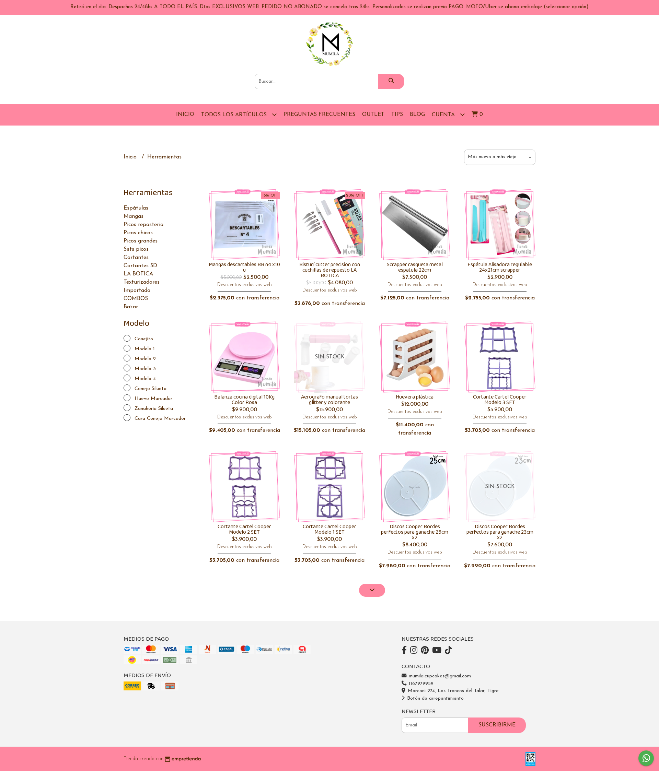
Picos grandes (141, 241)
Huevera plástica (414, 397)
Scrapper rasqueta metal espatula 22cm (415, 267)
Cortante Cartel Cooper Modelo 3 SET (500, 400)
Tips (397, 114)
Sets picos (136, 249)
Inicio (185, 114)
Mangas (133, 216)
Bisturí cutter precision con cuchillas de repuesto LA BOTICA (329, 270)
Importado (137, 290)
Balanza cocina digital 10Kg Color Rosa (244, 400)
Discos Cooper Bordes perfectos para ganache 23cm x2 (499, 532)
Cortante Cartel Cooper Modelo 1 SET (329, 529)
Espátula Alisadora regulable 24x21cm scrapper (499, 267)
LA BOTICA (138, 274)
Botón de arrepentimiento (434, 698)
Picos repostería (143, 224)
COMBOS (136, 298)
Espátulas (136, 208)
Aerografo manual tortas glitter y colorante (329, 400)
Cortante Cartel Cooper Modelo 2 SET (244, 529)
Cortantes (136, 257)
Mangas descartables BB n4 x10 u (244, 267)
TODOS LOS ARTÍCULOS (234, 115)
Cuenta (444, 115)
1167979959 (420, 683)
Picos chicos (138, 233)
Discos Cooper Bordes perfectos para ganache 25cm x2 (414, 532)
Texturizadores (142, 282)
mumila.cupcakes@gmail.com (439, 676)
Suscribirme (497, 725)
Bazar (131, 307)
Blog (417, 114)
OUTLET (373, 114)
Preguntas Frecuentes (319, 114)
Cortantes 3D (140, 266)
